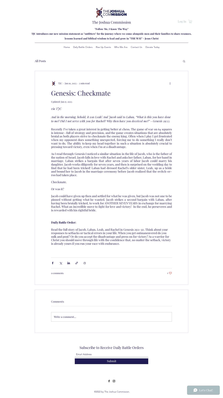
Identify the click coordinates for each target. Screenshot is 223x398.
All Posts (40, 61)
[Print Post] (84, 263)
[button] (191, 21)
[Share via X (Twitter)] (60, 263)
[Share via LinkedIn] (68, 263)
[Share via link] (76, 263)
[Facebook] (109, 381)
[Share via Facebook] (52, 263)
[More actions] (170, 83)
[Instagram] (114, 381)
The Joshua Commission (111, 22)
